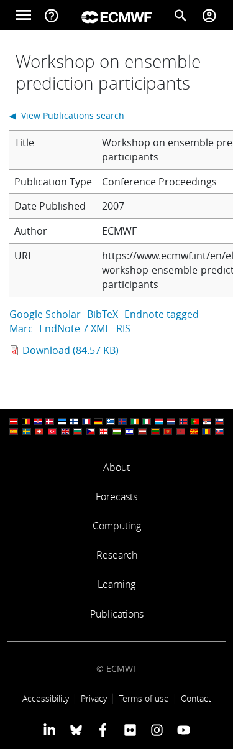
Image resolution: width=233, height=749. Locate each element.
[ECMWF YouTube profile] (183, 729)
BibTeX (102, 314)
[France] (86, 421)
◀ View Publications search (66, 115)
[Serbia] (207, 421)
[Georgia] (103, 431)
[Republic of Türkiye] (52, 431)
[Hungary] (116, 431)
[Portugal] (195, 421)
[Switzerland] (39, 431)
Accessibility (45, 698)
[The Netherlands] (171, 421)
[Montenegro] (167, 431)
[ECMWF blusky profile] (76, 729)
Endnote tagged (161, 314)
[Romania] (206, 431)
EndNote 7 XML (74, 328)
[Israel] (129, 431)
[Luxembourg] (159, 421)
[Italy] (146, 421)
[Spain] (13, 431)
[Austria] (13, 421)
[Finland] (74, 421)
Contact (196, 698)
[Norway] (183, 421)
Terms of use (144, 698)
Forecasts (116, 496)
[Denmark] (49, 421)
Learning (116, 584)
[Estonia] (62, 421)
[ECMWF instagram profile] (157, 729)
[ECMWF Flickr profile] (130, 729)
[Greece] (110, 421)
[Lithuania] (155, 431)
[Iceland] (122, 421)
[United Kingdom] (65, 431)
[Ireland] (134, 421)
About (116, 467)
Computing (117, 526)
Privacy (94, 698)
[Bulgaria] (77, 431)
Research (116, 555)
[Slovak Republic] (219, 431)
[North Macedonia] (194, 431)
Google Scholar (45, 314)
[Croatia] (38, 421)
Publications (117, 614)
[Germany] (98, 421)
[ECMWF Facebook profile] (102, 729)
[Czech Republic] (90, 431)
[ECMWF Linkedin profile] (48, 729)
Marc (21, 328)
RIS (123, 328)
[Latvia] (142, 431)
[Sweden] (26, 431)
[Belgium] (26, 421)
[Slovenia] (219, 421)
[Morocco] (180, 431)
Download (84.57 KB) (70, 350)
